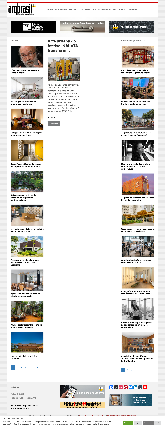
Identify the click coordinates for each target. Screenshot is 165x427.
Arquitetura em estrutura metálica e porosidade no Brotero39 (137, 134)
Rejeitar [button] (138, 423)
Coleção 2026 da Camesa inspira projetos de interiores (26, 134)
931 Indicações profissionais (24, 405)
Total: (13, 394)
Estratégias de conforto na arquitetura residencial (23, 102)
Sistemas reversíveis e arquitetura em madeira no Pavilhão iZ (137, 230)
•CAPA (50, 9)
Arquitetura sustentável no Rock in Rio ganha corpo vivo (137, 198)
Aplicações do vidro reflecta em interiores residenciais (26, 294)
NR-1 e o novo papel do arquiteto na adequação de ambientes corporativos (136, 325)
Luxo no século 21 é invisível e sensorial (25, 357)
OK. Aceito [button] (128, 423)
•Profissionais (61, 9)
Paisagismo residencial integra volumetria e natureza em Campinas (25, 262)
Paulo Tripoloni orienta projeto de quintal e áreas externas (26, 326)
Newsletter (106, 9)
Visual (53, 117)
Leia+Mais (54, 123)
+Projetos (73, 9)
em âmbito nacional (20, 408)
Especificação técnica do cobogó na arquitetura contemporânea (26, 165)
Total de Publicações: (21, 398)
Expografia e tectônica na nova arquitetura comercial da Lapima (136, 292)
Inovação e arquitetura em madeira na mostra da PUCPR (27, 230)
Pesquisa (133, 9)
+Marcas (96, 9)
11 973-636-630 (120, 9)
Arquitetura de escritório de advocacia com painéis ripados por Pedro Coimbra (137, 358)
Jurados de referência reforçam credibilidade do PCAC (136, 261)
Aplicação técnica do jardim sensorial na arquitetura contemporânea (23, 197)
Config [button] (157, 423)
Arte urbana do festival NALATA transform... (63, 46)
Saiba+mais (148, 423)
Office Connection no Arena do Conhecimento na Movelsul (136, 102)
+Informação (84, 9)
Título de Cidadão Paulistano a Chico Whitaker (25, 71)
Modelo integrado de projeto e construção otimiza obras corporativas (135, 166)
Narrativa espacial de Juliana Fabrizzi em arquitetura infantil (135, 71)
